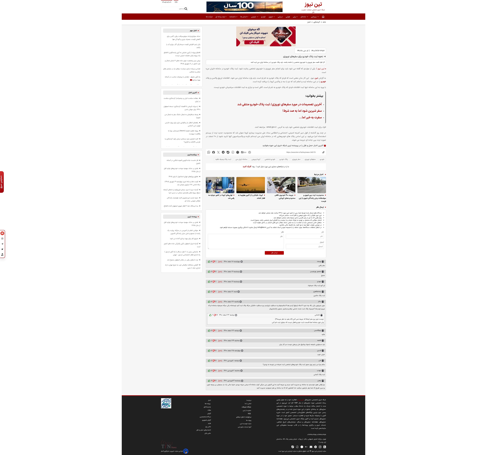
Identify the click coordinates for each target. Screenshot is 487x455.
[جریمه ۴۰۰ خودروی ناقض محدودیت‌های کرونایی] (281, 185)
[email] (311, 446)
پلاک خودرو (284, 159)
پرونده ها (208, 403)
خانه (324, 22)
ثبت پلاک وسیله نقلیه (223, 159)
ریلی (294, 16)
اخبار (309, 22)
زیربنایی (314, 16)
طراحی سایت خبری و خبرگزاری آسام (172, 451)
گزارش (209, 413)
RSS (249, 414)
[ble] (228, 152)
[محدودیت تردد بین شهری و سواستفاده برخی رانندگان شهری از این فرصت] (311, 185)
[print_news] (249, 152)
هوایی (288, 16)
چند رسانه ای (220, 16)
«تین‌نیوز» (301, 400)
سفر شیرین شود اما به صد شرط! (302, 111)
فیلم (209, 423)
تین (316, 78)
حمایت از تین (247, 410)
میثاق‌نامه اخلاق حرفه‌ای (243, 417)
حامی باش (208, 433)
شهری (271, 16)
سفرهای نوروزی (310, 159)
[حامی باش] (2, 255)
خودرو (263, 16)
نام (323, 232)
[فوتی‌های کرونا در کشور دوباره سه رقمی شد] (220, 185)
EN (176, 2)
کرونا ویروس (255, 159)
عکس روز (208, 427)
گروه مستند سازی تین (244, 427)
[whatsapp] (208, 152)
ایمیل (322, 242)
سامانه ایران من (241, 159)
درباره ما (249, 400)
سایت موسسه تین (245, 424)
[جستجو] (186, 8)
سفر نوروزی (296, 159)
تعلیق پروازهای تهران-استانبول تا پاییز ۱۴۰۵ (183, 176)
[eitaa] (243, 152)
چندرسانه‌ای (207, 407)
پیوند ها (248, 420)
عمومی (254, 16)
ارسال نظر (274, 253)
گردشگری (316, 22)
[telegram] (223, 152)
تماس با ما (248, 403)
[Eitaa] (306, 446)
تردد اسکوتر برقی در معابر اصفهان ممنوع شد (182, 260)
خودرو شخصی (270, 159)
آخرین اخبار (192, 92)
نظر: (282, 232)
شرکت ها (209, 16)
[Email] (2, 233)
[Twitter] (2, 249)
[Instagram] (2, 238)
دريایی (280, 16)
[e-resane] (166, 403)
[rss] (324, 446)
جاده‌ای (303, 16)
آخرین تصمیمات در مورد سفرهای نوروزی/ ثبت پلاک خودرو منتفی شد (279, 104)
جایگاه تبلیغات (246, 407)
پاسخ (220, 261)
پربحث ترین (192, 216)
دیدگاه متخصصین (205, 417)
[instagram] (320, 446)
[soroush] (232, 152)
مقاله (209, 410)
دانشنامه (232, 16)
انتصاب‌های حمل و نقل (203, 430)
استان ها (243, 16)
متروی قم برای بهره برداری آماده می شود (184, 238)
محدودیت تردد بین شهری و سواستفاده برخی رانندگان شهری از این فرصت (312, 198)
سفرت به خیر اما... (310, 117)
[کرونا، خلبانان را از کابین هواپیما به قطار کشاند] (250, 185)
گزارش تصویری (206, 420)
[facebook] (213, 152)
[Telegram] (2, 244)
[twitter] (218, 152)
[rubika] (237, 152)
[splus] (297, 446)
